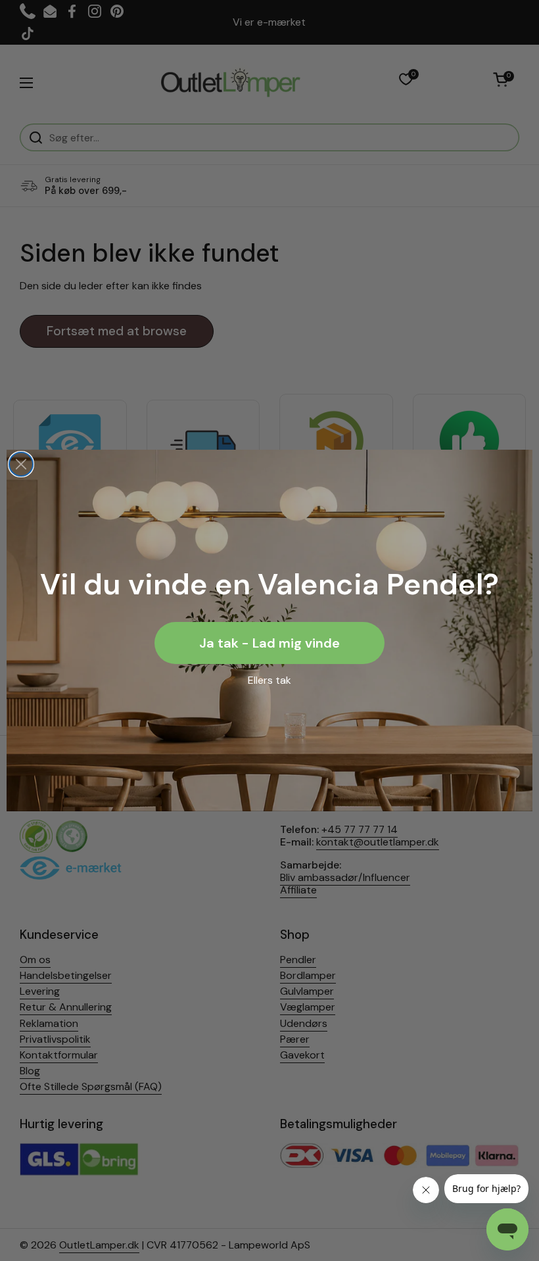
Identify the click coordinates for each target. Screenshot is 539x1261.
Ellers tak (269, 680)
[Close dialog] (21, 464)
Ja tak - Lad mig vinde (269, 643)
